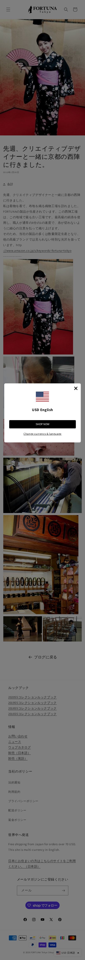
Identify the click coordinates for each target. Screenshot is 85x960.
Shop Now (42, 424)
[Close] (76, 388)
